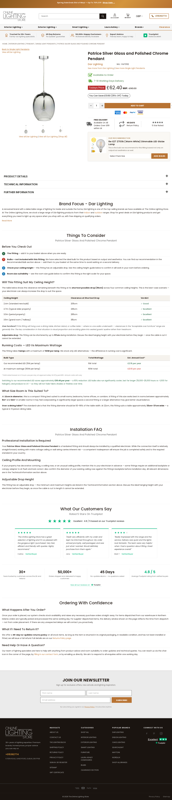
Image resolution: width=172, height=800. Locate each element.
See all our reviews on (86, 585)
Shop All (85, 732)
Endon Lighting (119, 737)
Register (63, 762)
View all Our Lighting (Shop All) (53, 136)
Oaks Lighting (118, 742)
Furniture (85, 752)
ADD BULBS (159, 156)
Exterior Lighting (46, 27)
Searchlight (118, 747)
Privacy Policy (90, 707)
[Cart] (128, 16)
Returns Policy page (62, 638)
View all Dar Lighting (11, 52)
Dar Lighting (95, 64)
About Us (54, 732)
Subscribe (121, 700)
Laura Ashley (111, 27)
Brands (138, 27)
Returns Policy (57, 752)
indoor (87, 212)
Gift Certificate (57, 772)
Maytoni (116, 752)
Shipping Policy (57, 747)
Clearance (164, 27)
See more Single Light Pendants (130, 68)
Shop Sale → (109, 2)
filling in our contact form (46, 654)
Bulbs (83, 765)
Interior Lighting (12, 27)
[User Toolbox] (115, 16)
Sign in (53, 762)
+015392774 (161, 16)
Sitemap (53, 767)
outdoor (98, 212)
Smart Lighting (80, 27)
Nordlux (116, 757)
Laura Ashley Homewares (87, 758)
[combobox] (69, 16)
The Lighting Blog (58, 742)
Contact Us (55, 737)
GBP (138, 16)
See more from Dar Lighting (101, 68)
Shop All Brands (119, 762)
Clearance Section (90, 770)
